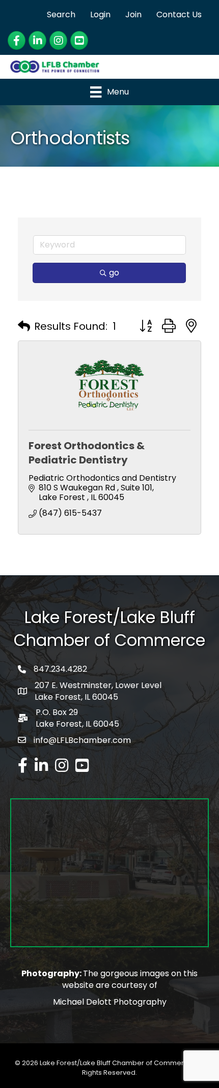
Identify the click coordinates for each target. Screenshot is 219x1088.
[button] (24, 326)
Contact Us (179, 14)
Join (133, 14)
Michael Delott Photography (110, 1002)
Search (61, 14)
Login (100, 14)
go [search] (114, 272)
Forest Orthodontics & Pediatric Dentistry (87, 453)
